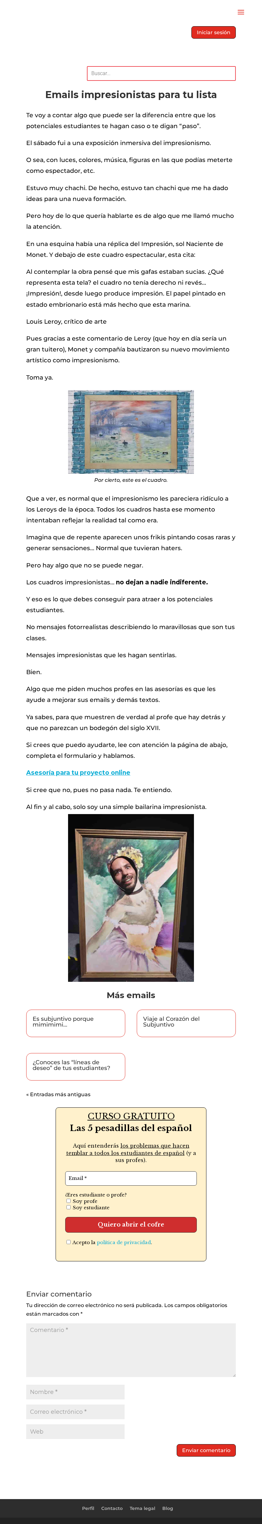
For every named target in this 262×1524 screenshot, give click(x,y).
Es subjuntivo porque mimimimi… (63, 1021)
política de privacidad (124, 1242)
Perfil (88, 1508)
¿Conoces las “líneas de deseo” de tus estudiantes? (71, 1065)
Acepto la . (112, 1242)
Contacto (112, 1508)
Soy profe (84, 1201)
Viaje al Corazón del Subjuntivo (171, 1021)
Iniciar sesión (213, 32)
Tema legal (142, 1508)
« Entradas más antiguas (58, 1094)
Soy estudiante (91, 1208)
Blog (167, 1508)
